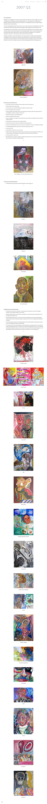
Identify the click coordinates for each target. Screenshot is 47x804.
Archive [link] (37, 1)
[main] (23, 7)
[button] (45, 1)
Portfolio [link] (32, 1)
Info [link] (43, 1)
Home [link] (26, 1)
